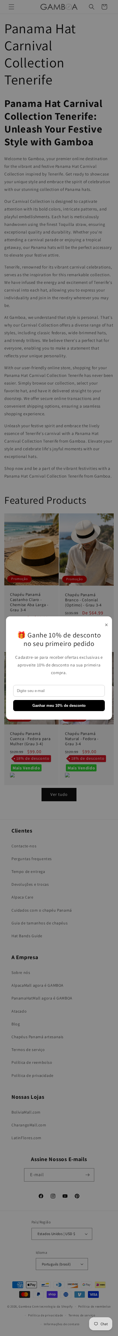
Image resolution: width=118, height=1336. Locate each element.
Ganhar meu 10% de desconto (59, 705)
